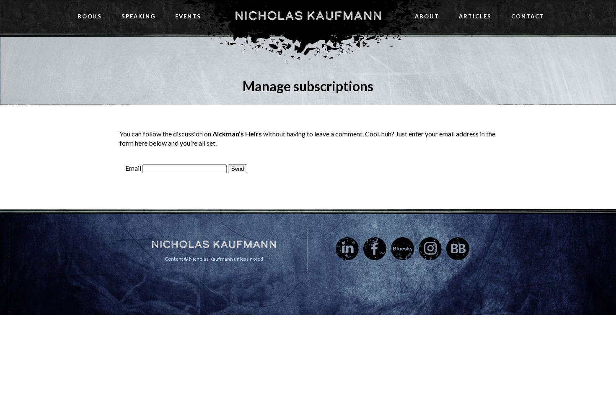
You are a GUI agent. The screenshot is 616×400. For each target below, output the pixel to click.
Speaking (138, 16)
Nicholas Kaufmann (308, 15)
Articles (475, 16)
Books (90, 16)
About (427, 16)
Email (133, 168)
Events (188, 16)
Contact (527, 16)
